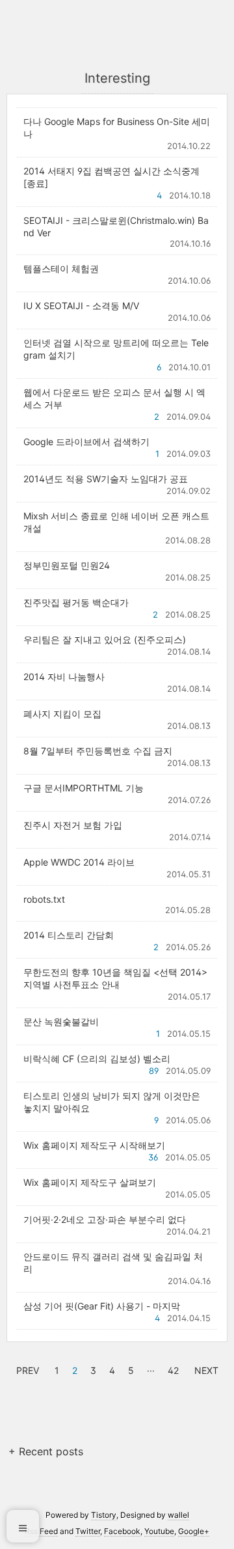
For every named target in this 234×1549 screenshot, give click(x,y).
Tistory (103, 1515)
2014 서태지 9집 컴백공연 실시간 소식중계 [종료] (111, 177)
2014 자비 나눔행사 (64, 676)
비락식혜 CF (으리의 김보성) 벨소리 (96, 1058)
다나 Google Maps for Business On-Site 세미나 (116, 127)
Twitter (87, 1531)
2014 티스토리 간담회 (68, 934)
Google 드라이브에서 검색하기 (86, 441)
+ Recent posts (45, 1451)
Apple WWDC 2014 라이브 (79, 862)
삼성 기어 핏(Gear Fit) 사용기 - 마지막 (101, 1305)
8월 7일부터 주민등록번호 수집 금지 (97, 750)
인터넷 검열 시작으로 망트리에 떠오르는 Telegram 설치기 (116, 349)
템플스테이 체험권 (61, 268)
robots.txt (44, 899)
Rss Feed (41, 1531)
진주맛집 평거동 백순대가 (76, 602)
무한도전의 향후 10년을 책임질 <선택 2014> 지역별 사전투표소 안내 (115, 978)
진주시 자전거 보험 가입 (72, 824)
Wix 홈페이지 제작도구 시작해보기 (94, 1145)
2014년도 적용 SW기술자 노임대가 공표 (105, 478)
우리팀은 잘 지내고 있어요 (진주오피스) (104, 639)
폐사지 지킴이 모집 (62, 713)
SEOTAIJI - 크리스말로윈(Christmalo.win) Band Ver (116, 226)
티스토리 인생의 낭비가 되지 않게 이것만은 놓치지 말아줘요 (111, 1102)
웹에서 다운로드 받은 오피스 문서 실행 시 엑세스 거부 (114, 398)
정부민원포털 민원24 (66, 565)
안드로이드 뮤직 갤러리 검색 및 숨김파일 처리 (113, 1262)
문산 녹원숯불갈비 (61, 1021)
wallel (178, 1515)
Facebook (122, 1531)
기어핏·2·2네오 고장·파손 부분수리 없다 (104, 1219)
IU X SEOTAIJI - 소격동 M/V (81, 305)
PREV (26, 1369)
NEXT (204, 1369)
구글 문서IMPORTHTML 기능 (83, 787)
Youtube (159, 1531)
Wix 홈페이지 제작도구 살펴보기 (89, 1182)
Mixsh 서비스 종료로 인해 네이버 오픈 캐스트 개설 (116, 522)
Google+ (193, 1531)
